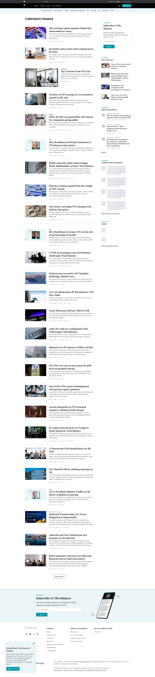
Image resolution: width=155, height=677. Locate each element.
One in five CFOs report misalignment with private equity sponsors (69, 388)
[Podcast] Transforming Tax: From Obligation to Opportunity (67, 516)
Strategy (93, 10)
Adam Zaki (53, 41)
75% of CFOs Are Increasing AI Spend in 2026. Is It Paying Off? (119, 116)
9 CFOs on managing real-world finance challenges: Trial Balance (70, 254)
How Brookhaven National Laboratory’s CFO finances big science (70, 144)
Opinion (36, 5)
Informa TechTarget (85, 661)
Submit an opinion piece (78, 638)
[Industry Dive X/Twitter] (34, 634)
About (49, 632)
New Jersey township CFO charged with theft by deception (70, 208)
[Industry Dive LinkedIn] (26, 634)
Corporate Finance (46, 10)
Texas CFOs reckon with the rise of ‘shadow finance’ (120, 66)
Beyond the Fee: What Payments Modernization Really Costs (117, 128)
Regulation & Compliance (77, 10)
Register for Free (13, 668)
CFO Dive (46, 1)
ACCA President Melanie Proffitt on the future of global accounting (70, 493)
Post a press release (113, 213)
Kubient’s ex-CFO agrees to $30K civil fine (71, 347)
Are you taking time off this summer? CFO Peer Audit (71, 293)
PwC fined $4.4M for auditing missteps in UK (71, 471)
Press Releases (56, 5)
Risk (88, 10)
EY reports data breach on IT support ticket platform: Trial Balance (69, 429)
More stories (59, 576)
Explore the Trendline (49, 85)
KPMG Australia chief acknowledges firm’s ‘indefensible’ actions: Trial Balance (71, 164)
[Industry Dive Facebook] (30, 634)
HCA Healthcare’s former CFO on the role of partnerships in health (71, 233)
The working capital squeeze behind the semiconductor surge (70, 30)
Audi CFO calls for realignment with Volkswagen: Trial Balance (68, 330)
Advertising (74, 632)
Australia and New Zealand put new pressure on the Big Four (68, 536)
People (66, 10)
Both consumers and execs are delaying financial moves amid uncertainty (70, 557)
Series (112, 10)
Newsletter (50, 641)
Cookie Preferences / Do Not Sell (95, 670)
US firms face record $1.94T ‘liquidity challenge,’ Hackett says (69, 275)
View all (103, 152)
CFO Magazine (51, 651)
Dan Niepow (54, 62)
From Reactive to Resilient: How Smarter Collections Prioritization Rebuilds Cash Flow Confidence (118, 142)
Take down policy (78, 670)
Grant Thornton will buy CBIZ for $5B (69, 310)
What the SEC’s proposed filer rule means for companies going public (71, 118)
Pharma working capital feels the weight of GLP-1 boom (70, 187)
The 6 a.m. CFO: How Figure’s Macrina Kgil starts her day (119, 97)
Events (48, 5)
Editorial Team (51, 635)
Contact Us (50, 638)
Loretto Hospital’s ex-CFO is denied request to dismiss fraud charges (67, 408)
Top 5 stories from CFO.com (75, 71)
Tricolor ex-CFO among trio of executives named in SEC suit (71, 96)
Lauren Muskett (61, 178)
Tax (99, 10)
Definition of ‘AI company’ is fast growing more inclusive (120, 87)
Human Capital (58, 10)
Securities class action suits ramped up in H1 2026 (71, 50)
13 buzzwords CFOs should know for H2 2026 (70, 450)
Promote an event (112, 246)
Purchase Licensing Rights (55, 644)
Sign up (128, 5)
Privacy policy (58, 670)
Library (43, 5)
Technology (105, 10)
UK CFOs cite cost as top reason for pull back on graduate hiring (70, 367)
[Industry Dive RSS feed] (38, 634)
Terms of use (68, 670)
